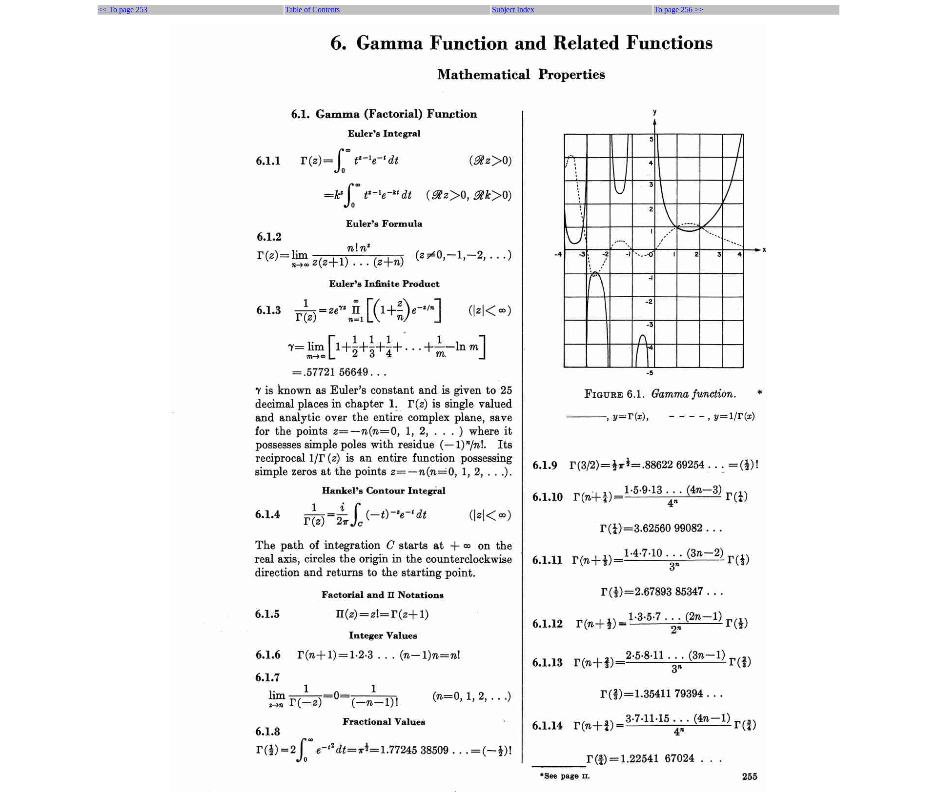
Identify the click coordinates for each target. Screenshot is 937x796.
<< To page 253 (122, 9)
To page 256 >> (678, 9)
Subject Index (513, 9)
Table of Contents (312, 9)
